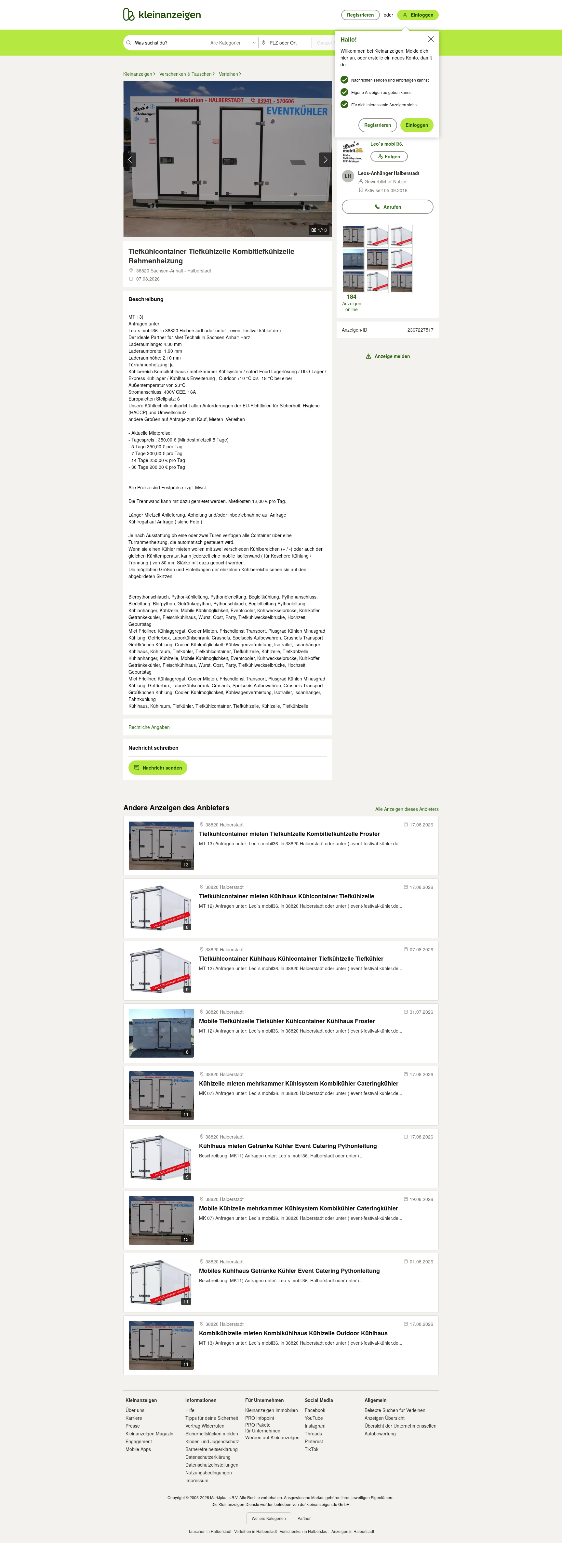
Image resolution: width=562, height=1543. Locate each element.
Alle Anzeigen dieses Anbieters (407, 809)
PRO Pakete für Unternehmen (262, 1427)
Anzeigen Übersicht (385, 1418)
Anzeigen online (351, 302)
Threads (313, 1433)
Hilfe (189, 1410)
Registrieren (377, 125)
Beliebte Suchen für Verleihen (395, 1410)
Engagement (139, 1441)
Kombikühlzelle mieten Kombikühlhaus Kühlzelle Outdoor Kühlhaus (293, 1333)
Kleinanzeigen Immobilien (271, 1410)
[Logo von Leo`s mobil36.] (356, 152)
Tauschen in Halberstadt (209, 1531)
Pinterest (314, 1441)
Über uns (135, 1410)
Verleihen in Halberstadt (255, 1531)
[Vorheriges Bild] (129, 159)
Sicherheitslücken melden (211, 1433)
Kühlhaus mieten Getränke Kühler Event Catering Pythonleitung (288, 1146)
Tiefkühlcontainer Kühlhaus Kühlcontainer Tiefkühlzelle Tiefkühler (291, 958)
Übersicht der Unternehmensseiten (400, 1425)
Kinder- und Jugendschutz (212, 1441)
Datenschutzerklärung (208, 1457)
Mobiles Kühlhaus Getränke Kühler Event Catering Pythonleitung (289, 1270)
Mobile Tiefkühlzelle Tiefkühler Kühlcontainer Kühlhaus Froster (287, 1021)
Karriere (134, 1418)
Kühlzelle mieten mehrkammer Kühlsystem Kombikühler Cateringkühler (298, 1083)
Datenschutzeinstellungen (211, 1464)
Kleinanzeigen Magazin (149, 1433)
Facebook (315, 1410)
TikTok (311, 1449)
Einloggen (417, 125)
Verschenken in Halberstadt (304, 1531)
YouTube (314, 1418)
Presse (133, 1425)
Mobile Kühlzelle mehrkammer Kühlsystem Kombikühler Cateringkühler (298, 1208)
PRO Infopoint (259, 1418)
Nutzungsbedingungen (208, 1472)
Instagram (315, 1425)
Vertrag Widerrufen (204, 1425)
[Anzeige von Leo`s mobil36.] (353, 236)
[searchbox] (169, 42)
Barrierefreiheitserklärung (211, 1449)
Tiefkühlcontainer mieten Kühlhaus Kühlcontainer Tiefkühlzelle (286, 896)
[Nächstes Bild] (325, 159)
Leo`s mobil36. (386, 143)
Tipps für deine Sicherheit (211, 1418)
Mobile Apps (138, 1449)
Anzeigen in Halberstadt (352, 1531)
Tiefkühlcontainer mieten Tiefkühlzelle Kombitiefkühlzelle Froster (289, 833)
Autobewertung (380, 1433)
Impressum (196, 1480)
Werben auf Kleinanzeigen (272, 1437)
